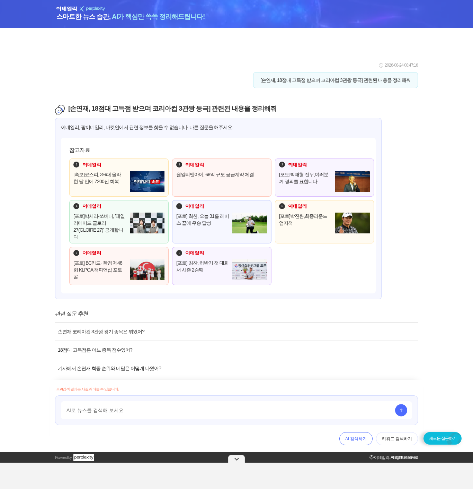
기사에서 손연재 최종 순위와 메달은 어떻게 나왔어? (109, 368)
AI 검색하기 (356, 438)
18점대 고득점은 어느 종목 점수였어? (95, 350)
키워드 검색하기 (397, 438)
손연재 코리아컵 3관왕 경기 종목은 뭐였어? (101, 331)
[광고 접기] (236, 459)
